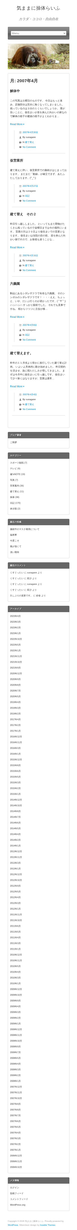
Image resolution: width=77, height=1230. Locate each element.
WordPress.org (17, 1205)
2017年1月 (15, 731)
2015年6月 (15, 771)
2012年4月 (15, 897)
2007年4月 (15, 1132)
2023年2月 (15, 627)
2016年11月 (16, 742)
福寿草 (13, 535)
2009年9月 (15, 1000)
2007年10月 (16, 1098)
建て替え (29, 142)
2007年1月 (15, 1150)
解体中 (15, 91)
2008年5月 (15, 1058)
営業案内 (14, 485)
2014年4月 (15, 834)
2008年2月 (15, 1075)
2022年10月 (16, 639)
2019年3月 (15, 708)
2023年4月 (15, 616)
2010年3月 (15, 977)
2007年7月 (15, 1115)
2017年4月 (15, 719)
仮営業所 (16, 160)
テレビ (13, 468)
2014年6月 (15, 822)
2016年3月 (15, 748)
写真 (12, 480)
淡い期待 (14, 552)
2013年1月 (15, 868)
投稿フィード (17, 1193)
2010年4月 (15, 972)
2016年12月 (16, 736)
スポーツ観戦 (17, 462)
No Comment (29, 147)
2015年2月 (15, 788)
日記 (27, 196)
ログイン (14, 1187)
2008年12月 (16, 1029)
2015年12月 (16, 759)
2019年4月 (15, 702)
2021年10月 (16, 662)
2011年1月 (15, 949)
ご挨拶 (13, 442)
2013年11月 (16, 857)
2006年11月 (16, 1161)
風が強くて (15, 546)
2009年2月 (15, 1018)
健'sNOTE (15, 474)
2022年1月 (15, 650)
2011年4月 (15, 937)
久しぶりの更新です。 (21, 595)
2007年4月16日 (30, 255)
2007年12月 (16, 1086)
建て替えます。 (21, 353)
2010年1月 (15, 983)
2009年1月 (15, 1023)
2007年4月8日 (30, 325)
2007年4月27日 (30, 186)
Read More (16, 124)
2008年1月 (15, 1081)
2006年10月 (16, 1167)
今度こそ (14, 540)
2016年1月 (15, 754)
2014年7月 (15, 817)
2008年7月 (15, 1052)
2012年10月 (16, 880)
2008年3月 (15, 1069)
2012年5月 (15, 891)
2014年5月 (15, 828)
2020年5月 (15, 696)
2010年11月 (16, 960)
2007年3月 (15, 1138)
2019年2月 (15, 713)
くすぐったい (17, 572)
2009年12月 (16, 989)
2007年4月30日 (30, 132)
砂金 (38, 595)
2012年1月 (15, 909)
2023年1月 (15, 633)
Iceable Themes (47, 1225)
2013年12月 (16, 851)
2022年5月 (15, 644)
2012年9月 (15, 886)
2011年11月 (16, 914)
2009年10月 (16, 995)
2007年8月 (15, 1109)
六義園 (15, 283)
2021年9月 (15, 667)
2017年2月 (15, 725)
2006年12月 (16, 1155)
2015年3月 (15, 782)
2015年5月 (15, 777)
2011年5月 (15, 931)
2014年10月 (16, 805)
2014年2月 (15, 840)
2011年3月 (15, 943)
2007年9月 (15, 1104)
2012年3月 (15, 903)
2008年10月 (16, 1041)
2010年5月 (15, 966)
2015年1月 (15, 794)
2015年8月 (15, 765)
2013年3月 (15, 863)
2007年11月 (16, 1092)
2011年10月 (16, 920)
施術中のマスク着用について (24, 529)
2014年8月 (15, 811)
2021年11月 (16, 656)
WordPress (13, 1225)
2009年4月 (15, 1006)
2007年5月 (15, 1127)
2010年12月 (16, 954)
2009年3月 (15, 1012)
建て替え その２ (23, 214)
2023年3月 (15, 622)
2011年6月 (15, 926)
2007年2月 (15, 1144)
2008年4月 (15, 1064)
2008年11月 (16, 1035)
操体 (12, 497)
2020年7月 (15, 690)
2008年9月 (15, 1046)
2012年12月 (16, 874)
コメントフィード (19, 1199)
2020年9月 (15, 679)
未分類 (13, 508)
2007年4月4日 (30, 394)
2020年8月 (15, 685)
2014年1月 (15, 845)
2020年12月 (16, 673)
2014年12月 (16, 799)
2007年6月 (15, 1121)
